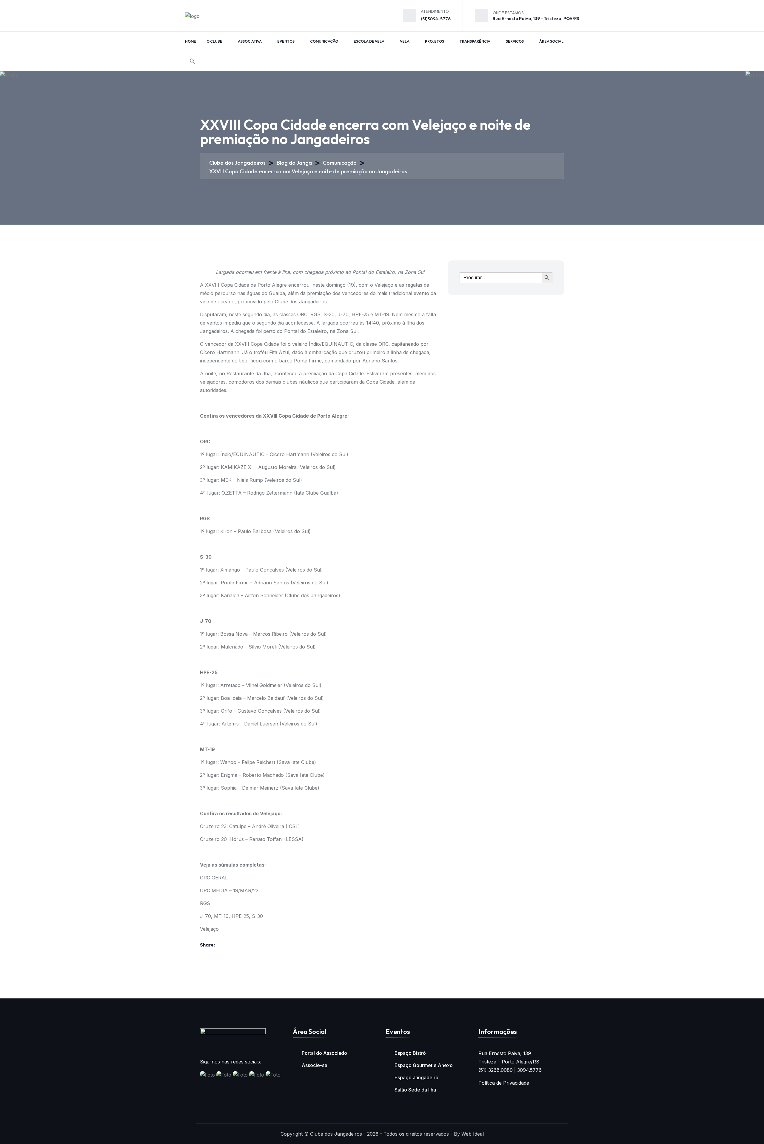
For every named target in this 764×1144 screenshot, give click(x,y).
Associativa (250, 41)
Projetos (434, 41)
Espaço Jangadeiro (416, 1077)
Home (190, 41)
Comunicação (324, 41)
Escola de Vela (369, 41)
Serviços (515, 41)
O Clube (214, 41)
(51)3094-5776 (436, 18)
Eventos (286, 41)
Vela (404, 41)
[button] (192, 61)
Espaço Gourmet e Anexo (424, 1065)
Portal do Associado (324, 1053)
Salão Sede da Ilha (415, 1090)
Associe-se (314, 1065)
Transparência (475, 41)
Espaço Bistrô (410, 1053)
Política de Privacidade (503, 1083)
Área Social (551, 41)
